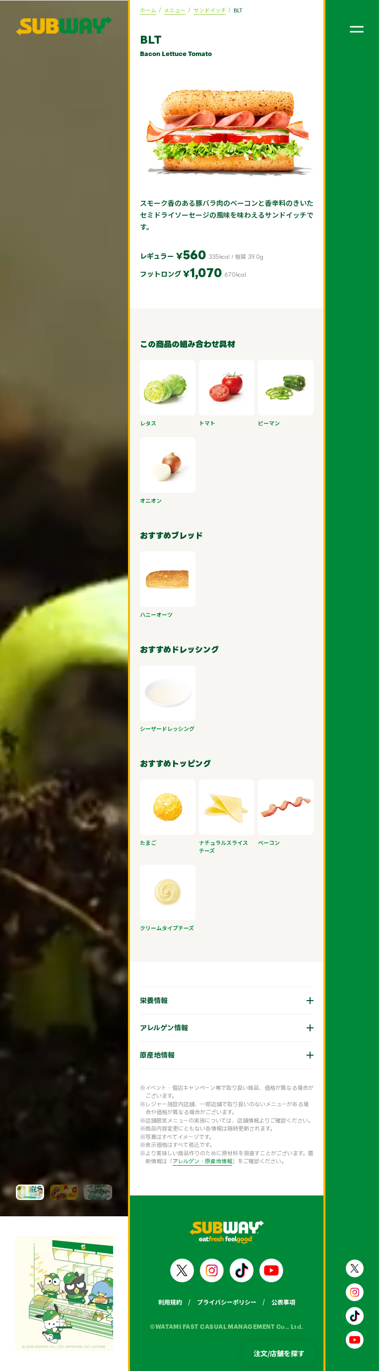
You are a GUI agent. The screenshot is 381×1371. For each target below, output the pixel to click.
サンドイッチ (209, 10)
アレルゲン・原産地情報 (195, 1161)
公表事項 (276, 1302)
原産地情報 (149, 1055)
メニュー (175, 10)
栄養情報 (146, 1000)
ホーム (148, 10)
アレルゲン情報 (156, 1027)
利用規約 (163, 1302)
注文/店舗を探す (279, 1353)
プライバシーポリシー (219, 1302)
